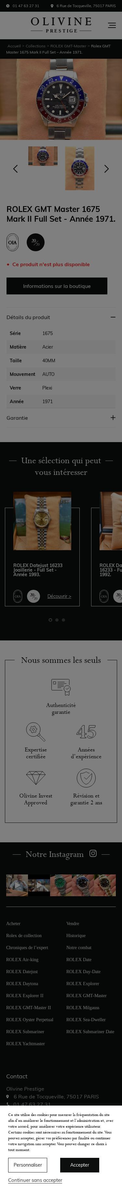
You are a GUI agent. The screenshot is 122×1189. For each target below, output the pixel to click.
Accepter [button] (79, 1165)
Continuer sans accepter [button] (35, 1180)
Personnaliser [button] (28, 1165)
